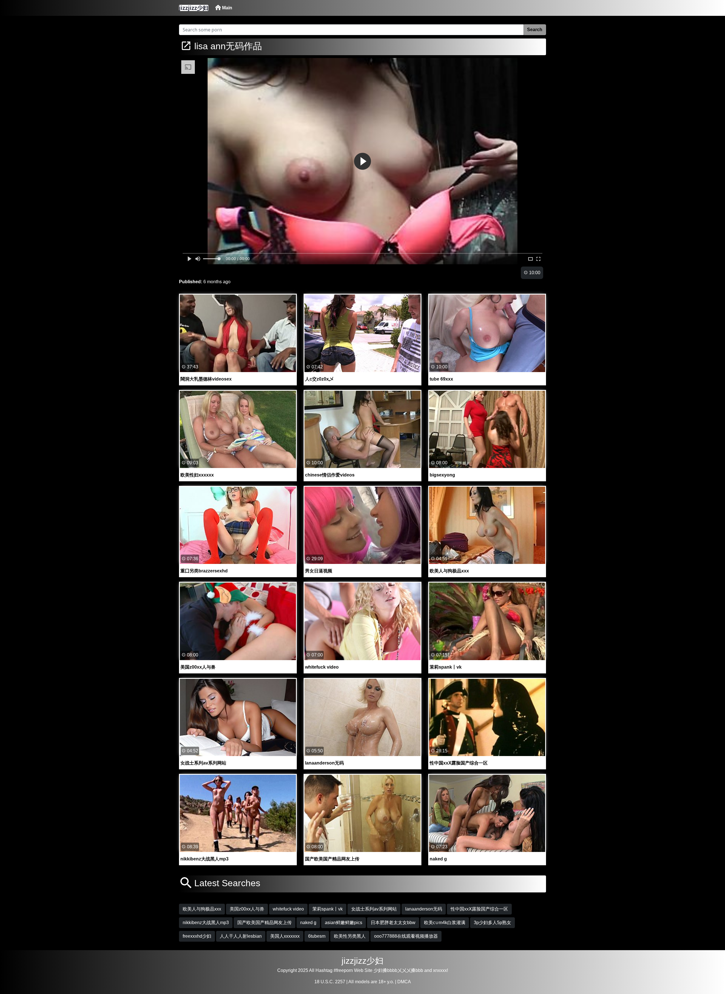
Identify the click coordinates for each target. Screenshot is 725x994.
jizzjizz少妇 (362, 960)
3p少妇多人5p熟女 (492, 922)
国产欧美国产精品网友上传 (264, 922)
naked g (308, 922)
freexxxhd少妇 (197, 936)
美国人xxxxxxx (285, 936)
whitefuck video (288, 909)
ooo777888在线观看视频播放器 (406, 936)
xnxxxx (440, 970)
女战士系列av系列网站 (374, 909)
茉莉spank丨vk (327, 909)
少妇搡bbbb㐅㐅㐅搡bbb (398, 970)
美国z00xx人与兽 (247, 909)
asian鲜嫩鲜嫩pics (343, 922)
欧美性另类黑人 (350, 936)
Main (226, 7)
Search (534, 29)
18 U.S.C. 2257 (329, 981)
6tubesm (316, 936)
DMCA (404, 981)
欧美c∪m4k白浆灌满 (444, 922)
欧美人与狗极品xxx (202, 909)
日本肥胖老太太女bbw (393, 922)
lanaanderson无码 (423, 909)
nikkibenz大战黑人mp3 (206, 922)
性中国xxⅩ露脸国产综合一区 (479, 909)
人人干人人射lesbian (241, 936)
